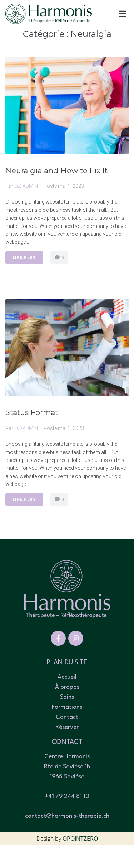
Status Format (31, 412)
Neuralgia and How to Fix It (56, 170)
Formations (67, 707)
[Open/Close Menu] (122, 14)
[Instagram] (75, 638)
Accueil (67, 677)
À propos (67, 687)
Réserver (67, 727)
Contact (67, 717)
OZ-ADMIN (26, 186)
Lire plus (24, 257)
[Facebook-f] (58, 638)
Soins (67, 697)
